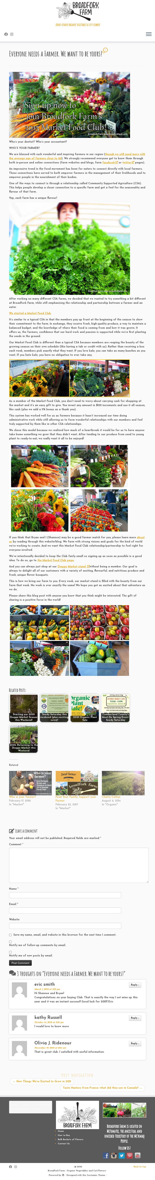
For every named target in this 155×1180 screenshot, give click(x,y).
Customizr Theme (96, 1175)
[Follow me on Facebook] (7, 35)
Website (14, 919)
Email (13, 904)
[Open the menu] (149, 34)
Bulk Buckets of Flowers (70, 1140)
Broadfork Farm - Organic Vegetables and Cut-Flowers (77, 1171)
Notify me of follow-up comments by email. (37, 945)
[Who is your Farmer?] (30, 783)
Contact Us (64, 1144)
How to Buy (64, 1135)
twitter (126, 162)
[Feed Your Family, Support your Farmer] (77, 783)
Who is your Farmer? (22, 797)
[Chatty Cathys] (123, 783)
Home (61, 1131)
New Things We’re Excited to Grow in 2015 (42, 1081)
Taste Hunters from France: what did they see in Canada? (102, 1088)
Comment (16, 844)
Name (14, 889)
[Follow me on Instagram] (13, 35)
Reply (135, 985)
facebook (108, 162)
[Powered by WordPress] (63, 1174)
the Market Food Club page (55, 560)
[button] (110, 1110)
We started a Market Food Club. (30, 313)
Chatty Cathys (111, 797)
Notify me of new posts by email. (31, 955)
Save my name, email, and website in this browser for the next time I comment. (64, 935)
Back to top (140, 1167)
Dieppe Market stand (72, 566)
